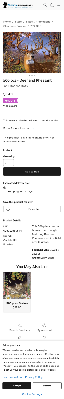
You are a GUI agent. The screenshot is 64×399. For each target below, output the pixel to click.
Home (7, 21)
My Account (44, 330)
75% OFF (35, 26)
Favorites (44, 342)
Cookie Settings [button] (32, 394)
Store (18, 21)
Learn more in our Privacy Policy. (22, 377)
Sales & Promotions (38, 21)
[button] (18, 5)
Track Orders (20, 342)
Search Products (19, 330)
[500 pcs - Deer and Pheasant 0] (32, 52)
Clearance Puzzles (14, 26)
